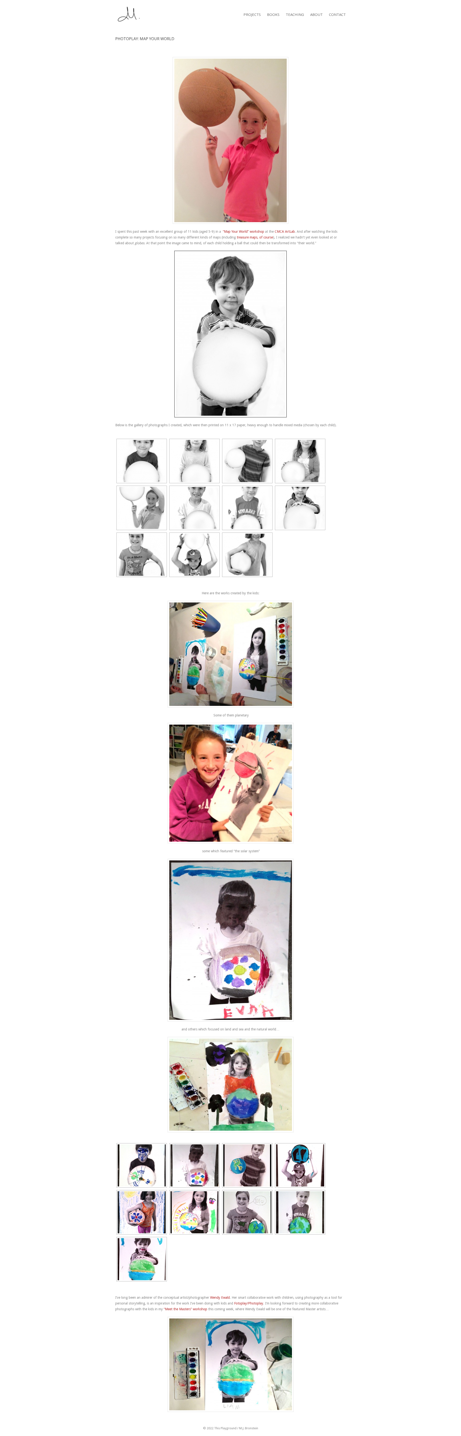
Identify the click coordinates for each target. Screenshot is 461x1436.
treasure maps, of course (255, 237)
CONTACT (337, 14)
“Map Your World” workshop (243, 231)
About (316, 14)
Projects (252, 14)
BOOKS (273, 14)
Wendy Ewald (220, 1297)
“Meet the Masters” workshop (185, 1309)
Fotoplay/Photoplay (248, 1303)
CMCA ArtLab (285, 231)
